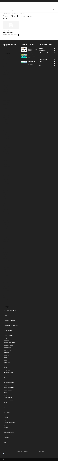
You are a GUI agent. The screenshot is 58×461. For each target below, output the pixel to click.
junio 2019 (5, 130)
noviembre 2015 (6, 190)
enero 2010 (5, 299)
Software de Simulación (9, 432)
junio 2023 (5, 83)
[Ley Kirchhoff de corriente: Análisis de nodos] (24, 56)
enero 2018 (5, 145)
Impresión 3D (7, 370)
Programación (7, 415)
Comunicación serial (8, 335)
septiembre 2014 (7, 220)
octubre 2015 (6, 192)
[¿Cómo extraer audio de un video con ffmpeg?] (11, 25)
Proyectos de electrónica (9, 422)
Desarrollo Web (7, 350)
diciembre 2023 (6, 72)
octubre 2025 (6, 59)
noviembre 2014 (6, 216)
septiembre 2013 (7, 245)
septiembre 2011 (7, 293)
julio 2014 (5, 224)
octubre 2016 (6, 171)
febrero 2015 (6, 209)
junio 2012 (5, 273)
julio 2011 (5, 297)
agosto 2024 (6, 66)
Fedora (5, 360)
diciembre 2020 (6, 115)
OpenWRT (6, 405)
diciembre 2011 (6, 286)
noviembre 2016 (6, 168)
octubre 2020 (6, 117)
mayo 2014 (5, 228)
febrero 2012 (6, 282)
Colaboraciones (7, 333)
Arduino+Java (7, 323)
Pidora (5, 410)
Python (17, 9)
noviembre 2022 (6, 98)
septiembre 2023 (7, 78)
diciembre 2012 (6, 265)
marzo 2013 (5, 258)
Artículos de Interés (8, 330)
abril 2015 (5, 205)
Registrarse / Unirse (6, 0)
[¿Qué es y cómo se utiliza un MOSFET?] (24, 62)
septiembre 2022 (7, 100)
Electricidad (6, 352)
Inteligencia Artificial (8, 372)
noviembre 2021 (6, 104)
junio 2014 (5, 226)
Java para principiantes (9, 382)
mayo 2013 (5, 254)
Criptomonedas (7, 347)
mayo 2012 (5, 275)
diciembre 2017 (6, 147)
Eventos (5, 357)
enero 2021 (5, 113)
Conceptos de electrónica (9, 342)
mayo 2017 (5, 160)
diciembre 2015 (6, 188)
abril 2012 (5, 278)
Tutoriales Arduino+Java (9, 435)
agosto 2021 (6, 106)
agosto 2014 (6, 222)
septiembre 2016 (7, 173)
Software (6, 430)
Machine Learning (24, 9)
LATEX (5, 385)
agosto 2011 (6, 295)
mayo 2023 (5, 85)
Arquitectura (6, 328)
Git (4, 365)
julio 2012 (5, 271)
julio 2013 (5, 250)
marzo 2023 (5, 89)
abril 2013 (5, 256)
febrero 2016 (6, 183)
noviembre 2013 (6, 241)
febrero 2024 (6, 68)
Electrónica (6, 355)
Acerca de (32, 9)
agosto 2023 (6, 81)
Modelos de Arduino (8, 400)
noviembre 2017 (6, 149)
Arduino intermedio (8, 318)
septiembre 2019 (7, 128)
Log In (37, 9)
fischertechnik (7, 362)
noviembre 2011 (6, 288)
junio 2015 (5, 201)
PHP (5, 407)
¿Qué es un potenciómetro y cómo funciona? (32, 49)
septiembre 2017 (7, 151)
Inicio (4, 9)
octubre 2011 (6, 290)
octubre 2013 (6, 243)
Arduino (9, 9)
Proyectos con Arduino (9, 420)
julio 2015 (5, 198)
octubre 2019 (6, 126)
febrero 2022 (6, 102)
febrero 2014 (6, 235)
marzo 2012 (5, 280)
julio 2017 (5, 156)
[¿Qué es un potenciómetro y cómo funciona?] (24, 49)
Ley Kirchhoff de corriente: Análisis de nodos (32, 56)
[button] (53, 10)
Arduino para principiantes (9, 320)
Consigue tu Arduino (8, 345)
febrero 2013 (6, 260)
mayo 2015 (5, 203)
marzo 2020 (5, 123)
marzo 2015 (5, 207)
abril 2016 (5, 181)
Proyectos (6, 417)
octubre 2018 (6, 136)
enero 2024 (5, 70)
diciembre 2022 (6, 96)
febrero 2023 (6, 91)
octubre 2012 (6, 267)
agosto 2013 (6, 248)
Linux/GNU (6, 392)
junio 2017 (5, 158)
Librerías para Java (8, 390)
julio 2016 (5, 177)
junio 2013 (5, 252)
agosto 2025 (6, 61)
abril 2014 (5, 230)
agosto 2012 (6, 269)
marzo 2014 (5, 233)
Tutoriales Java (7, 437)
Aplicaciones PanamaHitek (10, 310)
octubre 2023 (6, 76)
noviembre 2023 (6, 74)
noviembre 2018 (6, 134)
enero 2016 (5, 186)
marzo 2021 (5, 111)
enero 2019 (5, 132)
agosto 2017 (6, 153)
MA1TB (5, 395)
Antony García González (8, 34)
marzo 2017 (5, 164)
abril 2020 (5, 121)
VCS (4, 440)
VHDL (5, 442)
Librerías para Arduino (9, 387)
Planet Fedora (7, 412)
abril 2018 (5, 143)
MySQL (5, 402)
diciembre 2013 (6, 239)
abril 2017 (5, 162)
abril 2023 (5, 87)
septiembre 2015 (7, 194)
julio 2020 (5, 119)
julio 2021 (5, 108)
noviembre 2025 (6, 57)
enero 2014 (5, 237)
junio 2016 (5, 179)
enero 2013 (5, 263)
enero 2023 (5, 93)
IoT (4, 375)
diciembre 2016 (6, 166)
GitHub (5, 367)
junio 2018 (5, 141)
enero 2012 (5, 284)
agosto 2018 (6, 138)
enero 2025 (5, 63)
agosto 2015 (6, 196)
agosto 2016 (6, 175)
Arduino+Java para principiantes (11, 325)
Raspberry (6, 427)
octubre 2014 (6, 218)
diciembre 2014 (6, 213)
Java (13, 9)
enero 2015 (5, 211)
